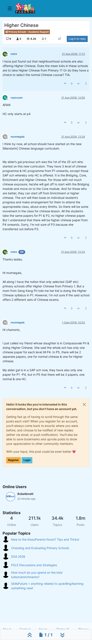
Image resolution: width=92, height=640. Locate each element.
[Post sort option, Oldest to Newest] (59, 39)
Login (27, 460)
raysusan (17, 97)
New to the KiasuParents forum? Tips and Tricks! (45, 539)
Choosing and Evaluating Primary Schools (40, 548)
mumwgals (18, 136)
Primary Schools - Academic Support (28, 32)
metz (14, 53)
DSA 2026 (18, 556)
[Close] (84, 404)
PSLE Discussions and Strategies (34, 565)
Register (13, 460)
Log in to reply (77, 38)
